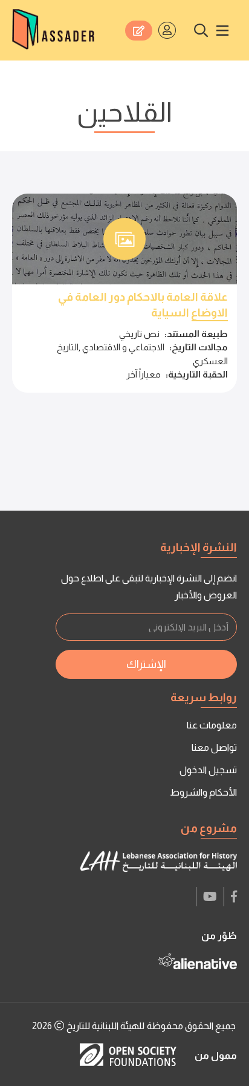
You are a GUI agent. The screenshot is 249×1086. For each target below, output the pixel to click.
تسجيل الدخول (208, 770)
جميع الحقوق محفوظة (191, 1026)
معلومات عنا (212, 725)
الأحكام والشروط (203, 792)
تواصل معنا (214, 747)
